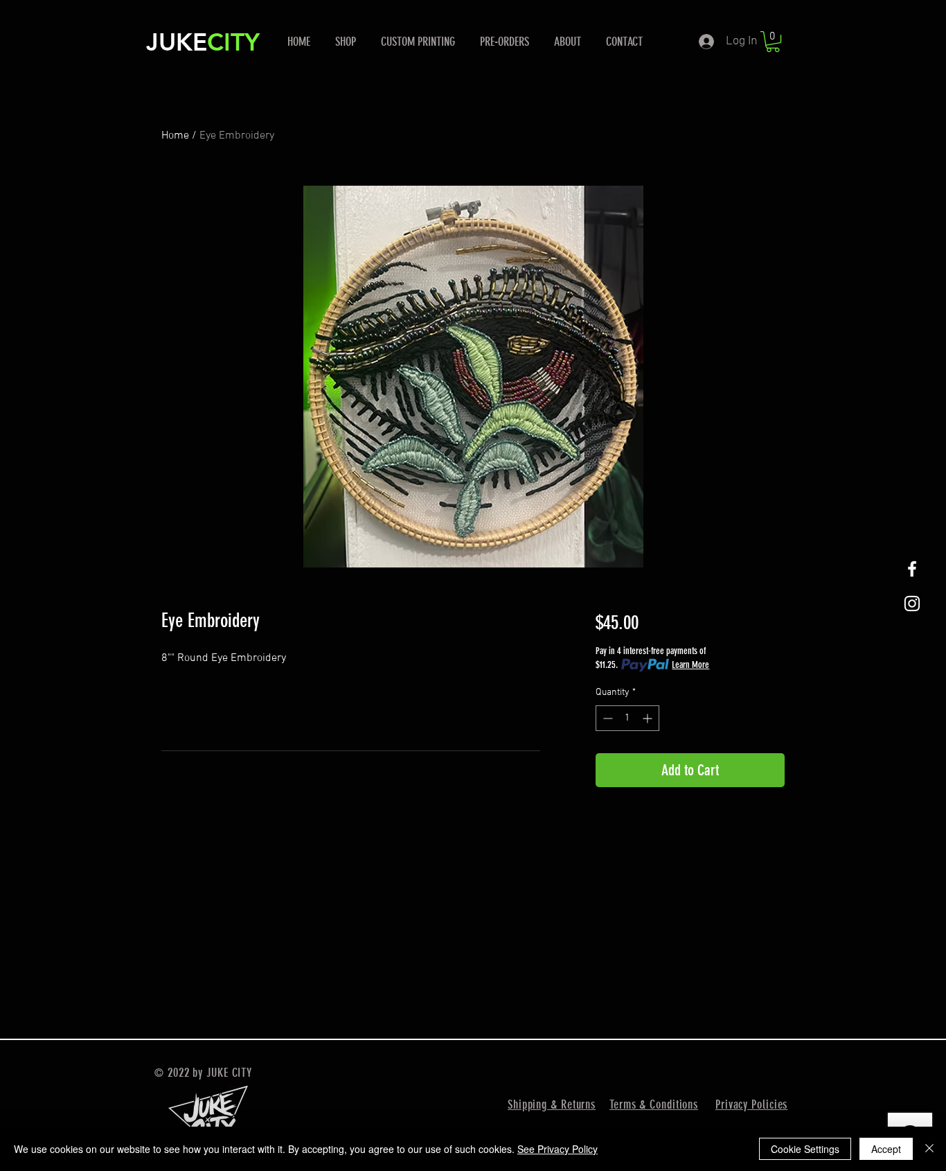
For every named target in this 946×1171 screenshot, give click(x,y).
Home (175, 136)
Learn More (690, 665)
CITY (233, 42)
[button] (772, 41)
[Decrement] (606, 718)
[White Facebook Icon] (912, 568)
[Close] (929, 1149)
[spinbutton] (627, 718)
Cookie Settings (805, 1149)
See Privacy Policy (557, 1149)
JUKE (176, 42)
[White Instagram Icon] (912, 603)
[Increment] (648, 718)
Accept (886, 1149)
